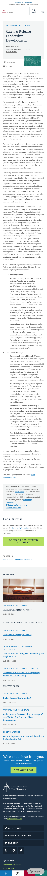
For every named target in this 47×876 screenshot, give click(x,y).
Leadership (7, 560)
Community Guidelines (21, 528)
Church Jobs (28, 2)
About (18, 4)
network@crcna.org (15, 819)
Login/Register (34, 4)
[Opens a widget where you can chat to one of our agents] (35, 871)
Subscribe (12, 4)
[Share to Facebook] (6, 873)
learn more (19, 492)
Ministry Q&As (18, 2)
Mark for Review (14, 508)
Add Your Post (23, 770)
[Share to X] (18, 873)
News (23, 4)
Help (27, 4)
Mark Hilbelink (11, 52)
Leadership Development (19, 26)
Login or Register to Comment (23, 541)
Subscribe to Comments (17, 505)
